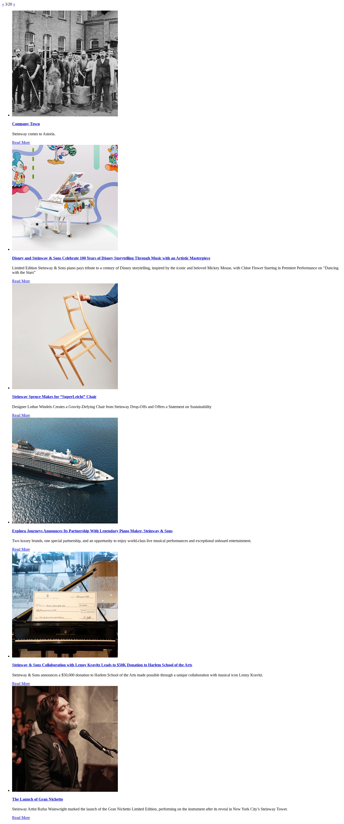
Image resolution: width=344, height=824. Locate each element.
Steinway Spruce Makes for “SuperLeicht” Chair (54, 396)
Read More (21, 142)
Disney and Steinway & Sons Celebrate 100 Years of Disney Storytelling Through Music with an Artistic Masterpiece (111, 258)
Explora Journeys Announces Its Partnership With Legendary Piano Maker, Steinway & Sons (92, 531)
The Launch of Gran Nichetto (37, 799)
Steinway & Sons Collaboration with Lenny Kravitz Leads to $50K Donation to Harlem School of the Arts (102, 665)
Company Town (26, 124)
